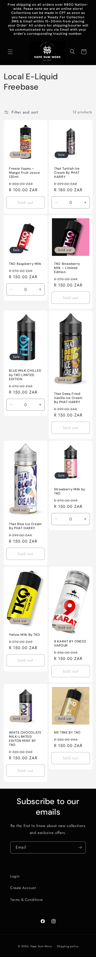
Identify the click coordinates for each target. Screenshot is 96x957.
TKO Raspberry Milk (25, 264)
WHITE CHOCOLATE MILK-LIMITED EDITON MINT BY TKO (25, 738)
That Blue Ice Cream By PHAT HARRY (25, 526)
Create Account (23, 887)
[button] (10, 51)
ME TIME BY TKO (67, 732)
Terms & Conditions (26, 899)
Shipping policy (67, 946)
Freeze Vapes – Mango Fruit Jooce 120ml (24, 172)
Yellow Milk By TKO (24, 634)
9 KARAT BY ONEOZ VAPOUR (70, 643)
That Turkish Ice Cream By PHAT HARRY (67, 172)
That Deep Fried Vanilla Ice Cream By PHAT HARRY (68, 398)
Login (14, 876)
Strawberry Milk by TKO (69, 491)
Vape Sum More (41, 946)
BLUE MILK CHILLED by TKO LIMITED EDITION (25, 375)
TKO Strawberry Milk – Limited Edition (67, 268)
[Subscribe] (80, 847)
